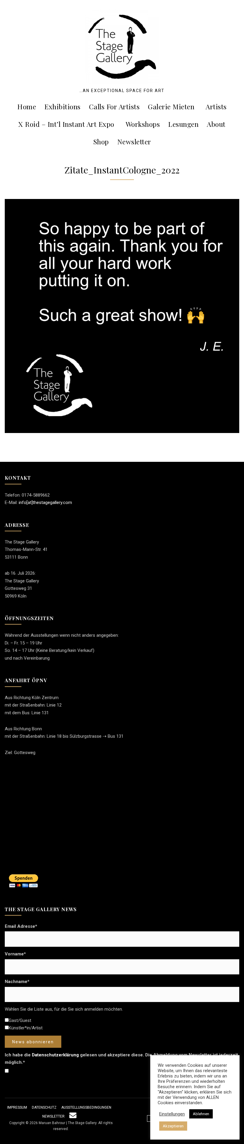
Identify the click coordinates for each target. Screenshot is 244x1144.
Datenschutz (44, 1107)
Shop (101, 141)
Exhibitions (62, 106)
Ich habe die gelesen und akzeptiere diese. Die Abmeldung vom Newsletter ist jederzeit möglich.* (121, 1058)
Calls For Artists (114, 106)
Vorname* (15, 954)
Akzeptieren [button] (173, 1126)
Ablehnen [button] (201, 1114)
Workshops (143, 124)
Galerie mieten (171, 106)
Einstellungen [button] (172, 1114)
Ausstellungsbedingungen (86, 1107)
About (216, 124)
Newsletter (134, 141)
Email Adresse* (21, 926)
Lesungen (183, 124)
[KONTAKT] (72, 1116)
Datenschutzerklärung (55, 1055)
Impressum (17, 1107)
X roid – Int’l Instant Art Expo (66, 124)
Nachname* (17, 981)
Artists (216, 106)
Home (26, 106)
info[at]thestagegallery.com (45, 502)
